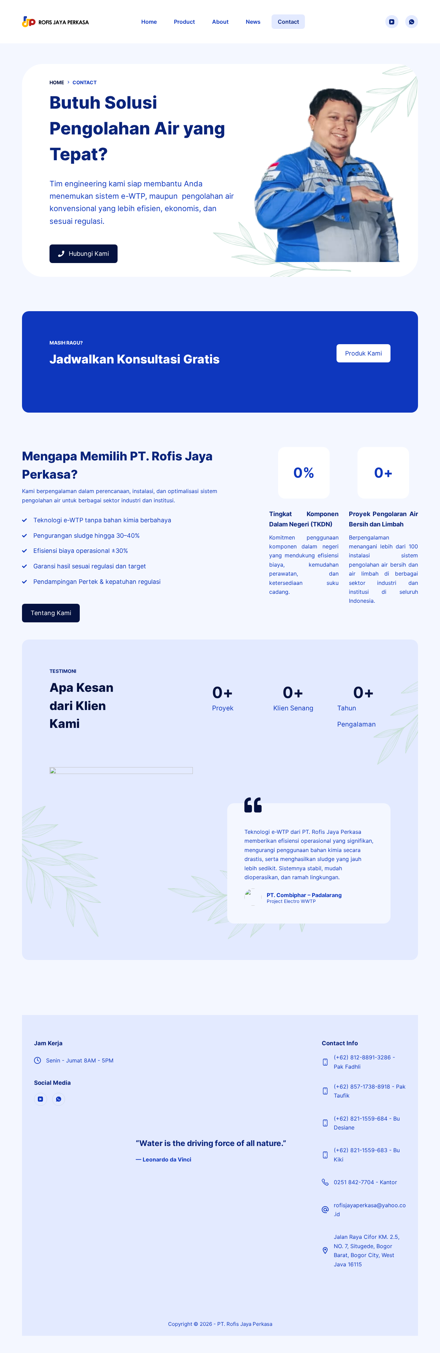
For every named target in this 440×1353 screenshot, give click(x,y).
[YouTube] (391, 21)
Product (184, 21)
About (220, 21)
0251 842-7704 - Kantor (365, 1182)
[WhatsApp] (411, 21)
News (253, 21)
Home (149, 21)
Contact (288, 21)
